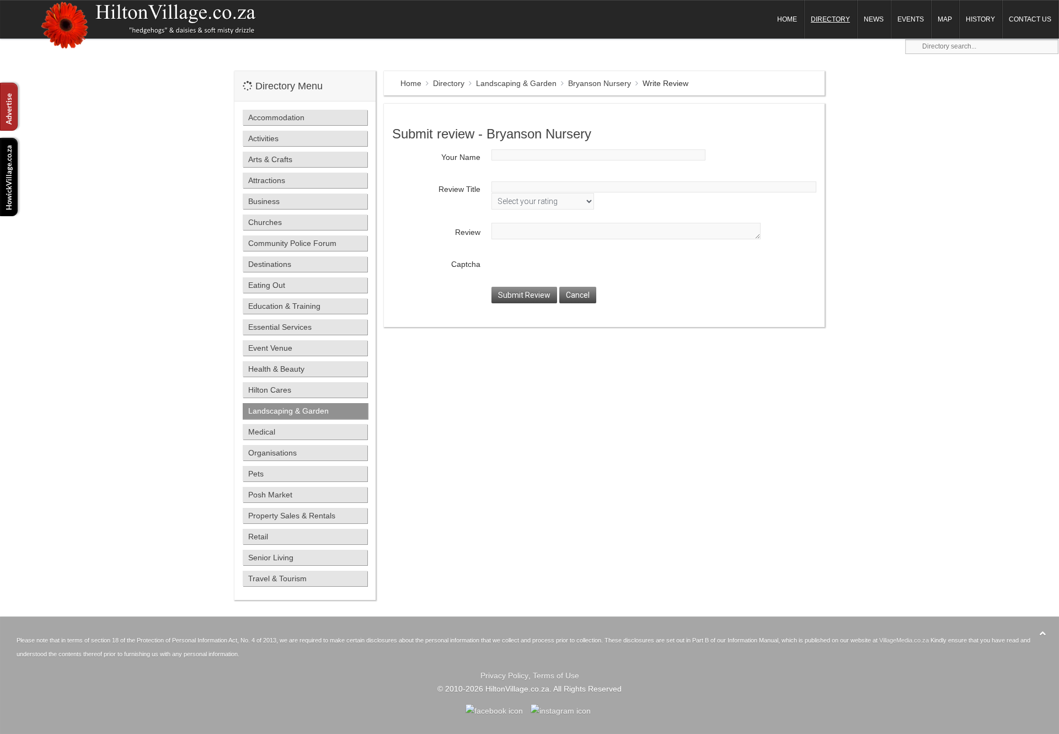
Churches (265, 222)
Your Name (460, 157)
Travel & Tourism (277, 578)
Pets (256, 473)
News (874, 19)
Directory (830, 19)
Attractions (266, 180)
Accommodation (276, 117)
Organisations (272, 452)
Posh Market (270, 494)
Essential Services (280, 327)
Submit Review (524, 295)
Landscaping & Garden (516, 83)
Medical (261, 431)
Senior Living (270, 557)
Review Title (459, 189)
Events (910, 19)
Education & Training (284, 306)
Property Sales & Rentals (291, 515)
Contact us (1030, 19)
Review (467, 232)
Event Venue (270, 348)
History (980, 19)
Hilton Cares (269, 389)
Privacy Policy (504, 675)
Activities (263, 138)
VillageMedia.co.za (904, 640)
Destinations (269, 264)
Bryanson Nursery (599, 83)
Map (945, 19)
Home (787, 19)
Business (264, 201)
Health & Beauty (276, 369)
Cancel (578, 295)
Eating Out (266, 285)
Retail (258, 536)
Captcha (465, 264)
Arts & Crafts (270, 159)
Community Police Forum (292, 243)
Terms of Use (556, 675)
